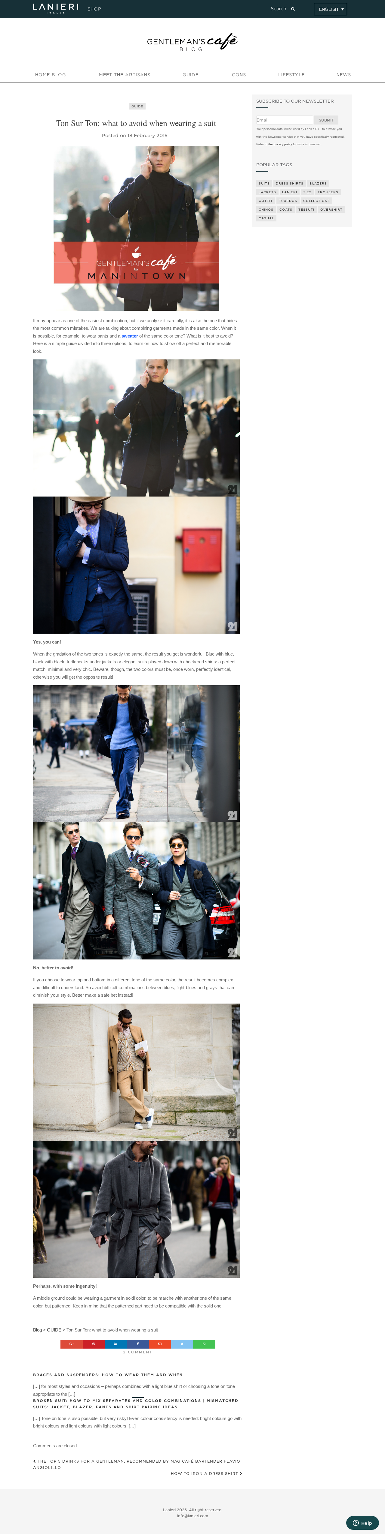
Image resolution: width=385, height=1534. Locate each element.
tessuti (306, 209)
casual (266, 218)
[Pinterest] (94, 1344)
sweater (130, 335)
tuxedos (288, 201)
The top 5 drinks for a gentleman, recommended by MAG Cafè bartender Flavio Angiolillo (136, 1464)
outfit (266, 201)
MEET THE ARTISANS (124, 74)
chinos (266, 209)
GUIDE (191, 74)
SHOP (93, 9)
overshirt (331, 209)
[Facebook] (138, 1344)
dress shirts (289, 183)
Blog (37, 1329)
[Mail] (160, 1344)
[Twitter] (182, 1344)
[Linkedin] (116, 1344)
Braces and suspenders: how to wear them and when (108, 1375)
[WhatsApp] (204, 1344)
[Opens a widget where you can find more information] (362, 1523)
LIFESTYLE (291, 74)
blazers (318, 183)
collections (316, 201)
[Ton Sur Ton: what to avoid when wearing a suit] (136, 228)
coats (285, 209)
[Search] (293, 9)
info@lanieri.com (192, 1516)
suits (264, 183)
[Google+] (71, 1344)
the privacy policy (280, 144)
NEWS (344, 74)
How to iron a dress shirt (205, 1473)
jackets (267, 192)
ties (307, 192)
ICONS (238, 74)
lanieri (289, 192)
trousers (328, 192)
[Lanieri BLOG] (192, 42)
